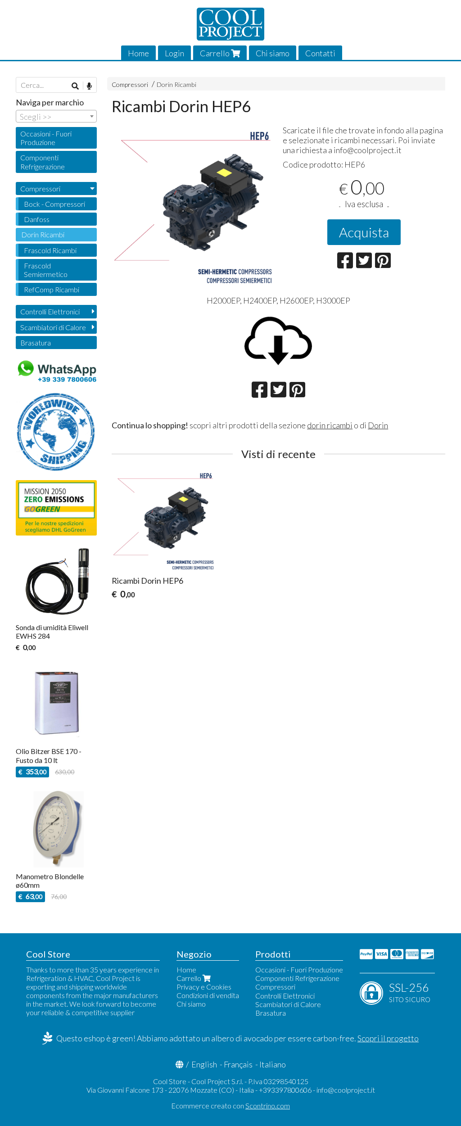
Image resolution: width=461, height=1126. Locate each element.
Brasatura (35, 342)
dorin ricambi (330, 425)
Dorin (378, 425)
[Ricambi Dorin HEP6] (193, 206)
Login (174, 53)
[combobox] (56, 116)
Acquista (364, 232)
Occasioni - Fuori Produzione (46, 137)
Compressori (130, 84)
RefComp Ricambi (51, 289)
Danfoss (37, 219)
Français (238, 1064)
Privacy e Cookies (203, 986)
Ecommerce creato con (230, 1105)
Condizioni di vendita (207, 995)
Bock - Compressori (54, 204)
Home (138, 53)
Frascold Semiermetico (46, 269)
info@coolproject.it (345, 1089)
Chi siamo (272, 53)
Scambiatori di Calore (53, 327)
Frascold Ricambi (50, 250)
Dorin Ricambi (176, 84)
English (204, 1064)
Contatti (320, 53)
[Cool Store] (230, 24)
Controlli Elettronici (50, 311)
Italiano (272, 1064)
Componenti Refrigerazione (42, 161)
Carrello (215, 53)
